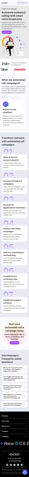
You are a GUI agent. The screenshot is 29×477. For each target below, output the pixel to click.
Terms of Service (6, 473)
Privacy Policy (19, 473)
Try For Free (21, 2)
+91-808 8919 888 (14, 461)
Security (13, 473)
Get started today (6, 32)
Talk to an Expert (14, 342)
